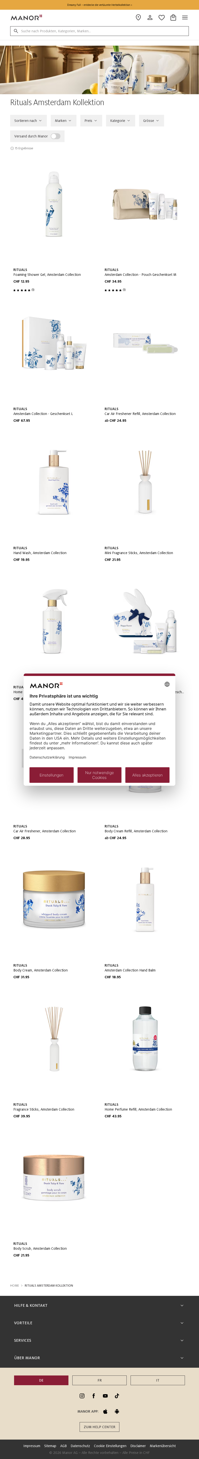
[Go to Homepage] (26, 17)
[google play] (117, 1411)
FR (100, 1380)
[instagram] (82, 1396)
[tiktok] (117, 1396)
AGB (63, 1446)
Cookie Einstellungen (110, 1446)
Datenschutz (80, 1446)
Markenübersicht (163, 1446)
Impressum (31, 1446)
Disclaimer (138, 1446)
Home (14, 1285)
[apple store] (105, 1411)
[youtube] (105, 1396)
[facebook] (94, 1396)
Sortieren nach (25, 121)
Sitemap (50, 1446)
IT (157, 1380)
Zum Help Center (99, 1427)
